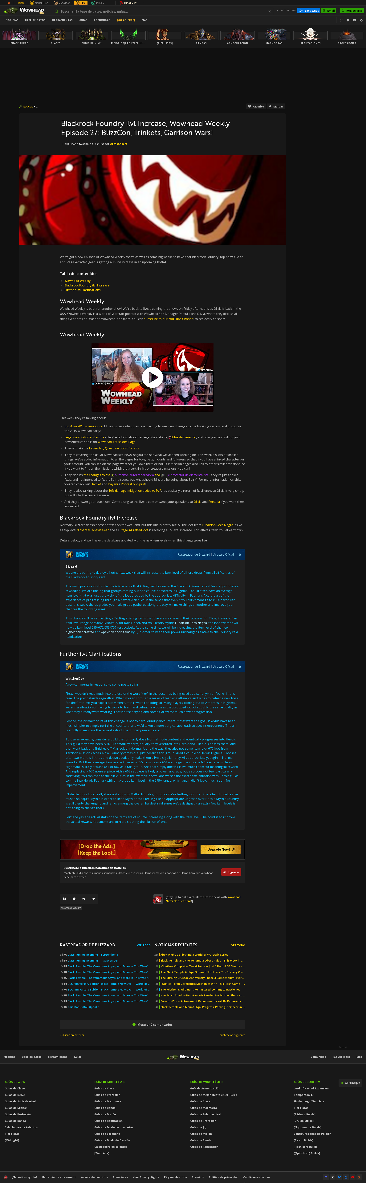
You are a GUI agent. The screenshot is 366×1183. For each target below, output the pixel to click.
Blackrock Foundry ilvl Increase (87, 285)
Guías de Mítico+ (16, 1108)
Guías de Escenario (107, 1134)
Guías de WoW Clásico (206, 1082)
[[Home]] (25, 10)
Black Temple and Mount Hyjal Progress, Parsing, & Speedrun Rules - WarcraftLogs (203, 1007)
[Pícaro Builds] (303, 1140)
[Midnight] (12, 1140)
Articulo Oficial (223, 554)
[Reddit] (83, 899)
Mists (100, 2)
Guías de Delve (15, 1095)
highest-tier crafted (80, 632)
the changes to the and (146, 475)
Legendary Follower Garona (84, 437)
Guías (83, 20)
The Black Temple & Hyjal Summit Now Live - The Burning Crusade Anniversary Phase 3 (203, 972)
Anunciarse (120, 1177)
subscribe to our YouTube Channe (168, 319)
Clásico (64, 2)
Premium (198, 1177)
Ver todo (144, 945)
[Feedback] (354, 20)
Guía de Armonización (205, 1088)
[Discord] (326, 1177)
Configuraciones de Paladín (312, 1134)
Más (359, 1057)
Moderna (41, 2)
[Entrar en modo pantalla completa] (341, 20)
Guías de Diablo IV (307, 1082)
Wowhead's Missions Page (117, 442)
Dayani (113, 484)
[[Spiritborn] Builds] (307, 1153)
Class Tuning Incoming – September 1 (93, 954)
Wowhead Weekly (77, 281)
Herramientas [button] (62, 20)
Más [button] (144, 20)
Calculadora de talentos (21, 1127)
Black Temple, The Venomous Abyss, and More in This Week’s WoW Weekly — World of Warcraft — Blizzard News (109, 966)
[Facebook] (74, 899)
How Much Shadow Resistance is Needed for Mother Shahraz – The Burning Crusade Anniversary (203, 995)
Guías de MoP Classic (109, 1082)
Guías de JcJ (198, 1127)
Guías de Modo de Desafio (112, 1140)
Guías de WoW (15, 1082)
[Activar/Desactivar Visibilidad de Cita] (240, 554)
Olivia (197, 502)
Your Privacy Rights (146, 1177)
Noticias (12, 20)
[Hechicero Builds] (306, 1147)
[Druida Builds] (304, 1121)
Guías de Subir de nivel (20, 1101)
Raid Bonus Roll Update (83, 1007)
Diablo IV (130, 2)
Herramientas (57, 1057)
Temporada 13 (304, 1095)
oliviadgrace (118, 144)
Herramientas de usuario (59, 1177)
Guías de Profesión (18, 1114)
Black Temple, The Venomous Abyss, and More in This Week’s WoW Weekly (109, 978)
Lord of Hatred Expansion (311, 1088)
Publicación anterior (72, 1035)
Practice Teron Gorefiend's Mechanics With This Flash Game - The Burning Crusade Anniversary (203, 984)
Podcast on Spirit (133, 484)
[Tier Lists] (101, 1153)
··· (110, 2)
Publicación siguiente (232, 1035)
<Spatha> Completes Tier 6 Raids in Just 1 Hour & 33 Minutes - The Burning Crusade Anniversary (203, 966)
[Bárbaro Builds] (304, 1114)
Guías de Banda (15, 1121)
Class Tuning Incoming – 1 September (93, 960)
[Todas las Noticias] (9, 3)
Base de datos (35, 20)
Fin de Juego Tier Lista (309, 1101)
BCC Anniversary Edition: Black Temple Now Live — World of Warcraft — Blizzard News (109, 984)
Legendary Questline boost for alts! (114, 448)
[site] (158, 899)
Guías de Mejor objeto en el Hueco (213, 1095)
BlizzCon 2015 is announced (84, 426)
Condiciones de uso (256, 1177)
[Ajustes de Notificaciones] (348, 20)
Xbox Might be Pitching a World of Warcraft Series (194, 954)
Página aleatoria (175, 1177)
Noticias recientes (175, 945)
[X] (333, 1177)
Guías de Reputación (108, 1121)
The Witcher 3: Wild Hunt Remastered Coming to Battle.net (200, 989)
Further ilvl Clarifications (82, 290)
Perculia (214, 502)
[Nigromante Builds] (307, 1127)
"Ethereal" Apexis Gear (93, 530)
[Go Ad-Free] (126, 20)
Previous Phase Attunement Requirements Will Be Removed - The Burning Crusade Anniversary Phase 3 (203, 1001)
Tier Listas (12, 1134)
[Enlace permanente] (93, 899)
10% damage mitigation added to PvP (134, 490)
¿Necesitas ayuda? (24, 1177)
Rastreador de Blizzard (194, 554)
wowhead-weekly (71, 908)
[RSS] (359, 1177)
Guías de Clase (15, 1088)
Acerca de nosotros (94, 1177)
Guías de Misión (105, 1114)
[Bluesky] (64, 899)
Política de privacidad (223, 1177)
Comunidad (102, 20)
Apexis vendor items (115, 632)
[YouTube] (353, 1177)
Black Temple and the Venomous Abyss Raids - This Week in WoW (203, 960)
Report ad (343, 1047)
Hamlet (96, 484)
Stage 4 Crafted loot (134, 530)
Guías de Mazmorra (107, 1101)
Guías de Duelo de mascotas (113, 1127)
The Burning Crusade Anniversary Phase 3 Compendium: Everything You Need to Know (203, 978)
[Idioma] (361, 20)
